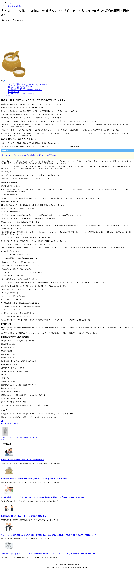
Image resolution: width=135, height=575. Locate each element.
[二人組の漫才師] (9, 531)
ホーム (9, 3)
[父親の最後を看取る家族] (9, 493)
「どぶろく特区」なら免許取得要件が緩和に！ (25, 90)
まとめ (7, 95)
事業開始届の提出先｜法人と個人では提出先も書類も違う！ (24, 516)
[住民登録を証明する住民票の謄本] (9, 550)
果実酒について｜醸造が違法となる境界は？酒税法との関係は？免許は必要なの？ (29, 155)
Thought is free (82, 567)
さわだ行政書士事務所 (14, 6)
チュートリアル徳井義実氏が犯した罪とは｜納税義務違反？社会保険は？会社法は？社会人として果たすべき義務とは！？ (49, 535)
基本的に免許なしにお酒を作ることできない (24, 86)
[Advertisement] (67, 36)
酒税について (13, 92)
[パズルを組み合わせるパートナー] (9, 512)
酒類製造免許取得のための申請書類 (21, 94)
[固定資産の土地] (9, 475)
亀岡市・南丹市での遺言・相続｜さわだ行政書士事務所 (22, 460)
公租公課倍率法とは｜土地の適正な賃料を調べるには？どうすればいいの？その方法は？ (36, 479)
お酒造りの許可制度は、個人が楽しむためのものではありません (26, 84)
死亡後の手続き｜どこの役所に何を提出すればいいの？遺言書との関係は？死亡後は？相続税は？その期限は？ (44, 497)
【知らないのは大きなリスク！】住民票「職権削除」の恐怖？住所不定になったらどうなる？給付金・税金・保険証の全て (49, 554)
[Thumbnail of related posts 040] (9, 456)
